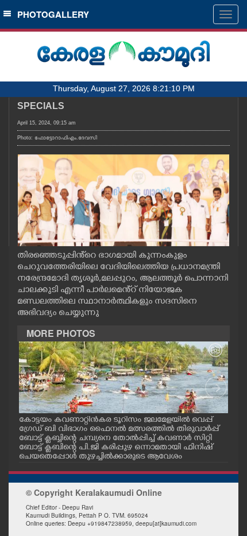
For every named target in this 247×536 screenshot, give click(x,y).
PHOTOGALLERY (51, 14)
